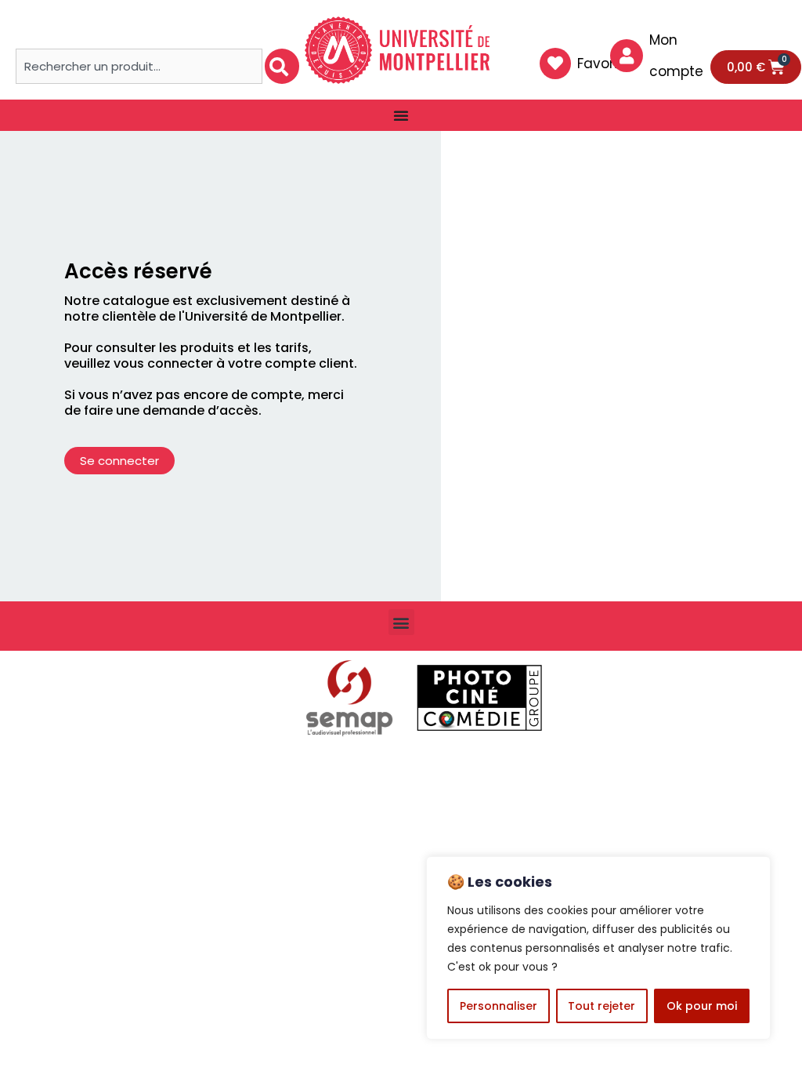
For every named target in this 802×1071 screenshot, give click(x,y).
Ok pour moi (702, 1006)
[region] (598, 948)
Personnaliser (498, 1006)
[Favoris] (555, 63)
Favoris (600, 63)
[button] (401, 622)
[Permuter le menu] (401, 115)
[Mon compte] (626, 55)
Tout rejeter (601, 1006)
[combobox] (139, 66)
